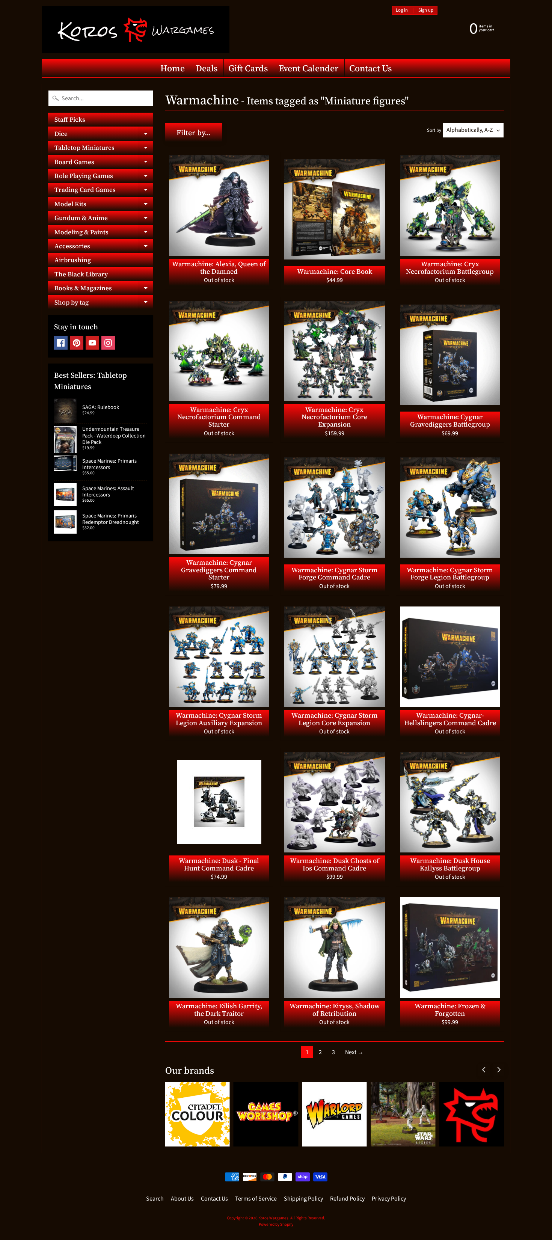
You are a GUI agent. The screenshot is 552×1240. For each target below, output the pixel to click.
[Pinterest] (76, 343)
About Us (182, 1199)
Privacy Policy (389, 1199)
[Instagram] (108, 343)
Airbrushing (72, 259)
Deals (206, 68)
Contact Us (370, 68)
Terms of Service (256, 1199)
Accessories (103, 247)
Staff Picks (69, 119)
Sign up (425, 10)
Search (155, 1199)
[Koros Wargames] (135, 29)
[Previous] (484, 1070)
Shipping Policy (303, 1199)
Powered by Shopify (276, 1224)
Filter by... (193, 132)
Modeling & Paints (103, 233)
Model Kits (103, 205)
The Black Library (81, 274)
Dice (103, 134)
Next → (354, 1052)
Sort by (434, 130)
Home (172, 68)
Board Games (103, 163)
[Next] (498, 1070)
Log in (402, 10)
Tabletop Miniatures (103, 149)
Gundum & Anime (103, 219)
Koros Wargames (273, 1218)
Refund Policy (347, 1199)
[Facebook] (61, 343)
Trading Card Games (103, 191)
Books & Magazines (103, 289)
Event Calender (308, 68)
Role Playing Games (103, 177)
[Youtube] (92, 343)
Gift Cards (248, 68)
